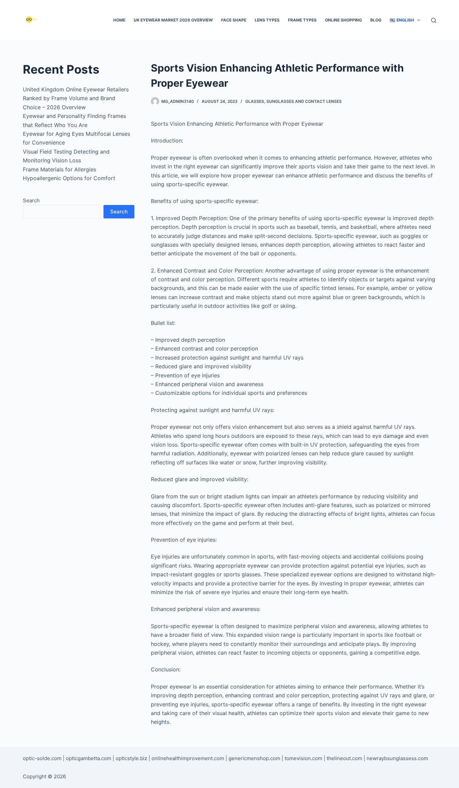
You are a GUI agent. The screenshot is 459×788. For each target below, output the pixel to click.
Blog (375, 20)
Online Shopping (343, 20)
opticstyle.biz (131, 758)
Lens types (267, 20)
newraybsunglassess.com (397, 758)
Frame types (302, 20)
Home (119, 20)
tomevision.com (303, 758)
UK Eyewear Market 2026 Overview (173, 20)
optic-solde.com (42, 758)
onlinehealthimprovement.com (188, 758)
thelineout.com (344, 758)
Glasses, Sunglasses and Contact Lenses (293, 101)
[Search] (433, 20)
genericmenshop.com (254, 758)
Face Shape (233, 20)
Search (31, 200)
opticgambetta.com (88, 758)
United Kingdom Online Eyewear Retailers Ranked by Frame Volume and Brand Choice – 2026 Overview (76, 98)
